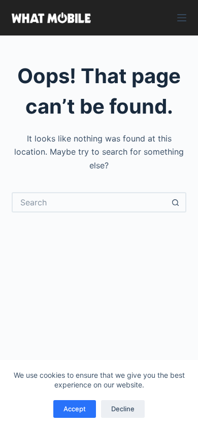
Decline (123, 409)
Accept (74, 409)
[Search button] (176, 202)
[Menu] (181, 17)
